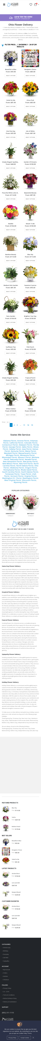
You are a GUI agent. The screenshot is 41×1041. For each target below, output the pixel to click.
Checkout (6, 979)
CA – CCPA (6, 991)
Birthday (5, 951)
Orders (5, 973)
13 (32, 425)
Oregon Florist (31, 468)
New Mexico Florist (10, 463)
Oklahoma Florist (17, 468)
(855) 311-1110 (8, 1012)
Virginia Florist (30, 476)
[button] (4, 4)
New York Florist (26, 463)
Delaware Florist (25, 445)
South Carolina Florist (11, 472)
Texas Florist (25, 474)
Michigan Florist (12, 455)
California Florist (16, 443)
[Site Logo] (12, 4)
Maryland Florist (10, 453)
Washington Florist (30, 478)
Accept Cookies (24, 1038)
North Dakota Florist (24, 466)
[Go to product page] (11, 58)
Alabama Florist (9, 441)
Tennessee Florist (12, 474)
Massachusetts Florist (27, 453)
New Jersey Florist (30, 461)
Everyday (6, 954)
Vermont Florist (16, 476)
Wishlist (5, 976)
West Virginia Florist (12, 480)
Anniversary (6, 947)
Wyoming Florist (20, 482)
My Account (6, 969)
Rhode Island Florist (29, 470)
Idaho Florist (27, 447)
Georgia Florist (15, 447)
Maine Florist (30, 451)
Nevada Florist (31, 459)
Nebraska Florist (17, 459)
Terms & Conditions (9, 995)
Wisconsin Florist (29, 480)
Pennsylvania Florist (11, 470)
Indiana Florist (15, 449)
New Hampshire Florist (12, 461)
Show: (3, 422)
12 (28, 425)
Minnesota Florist (27, 455)
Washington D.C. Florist (12, 478)
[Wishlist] (30, 4)
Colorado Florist (30, 443)
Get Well (5, 957)
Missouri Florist (24, 457)
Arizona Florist (23, 441)
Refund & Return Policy (10, 998)
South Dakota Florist (29, 472)
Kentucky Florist (17, 451)
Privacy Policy (7, 988)
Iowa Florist (27, 449)
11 (24, 425)
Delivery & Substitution (10, 1002)
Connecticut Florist (10, 445)
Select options (10, 75)
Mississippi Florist (9, 457)
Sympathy (6, 961)
